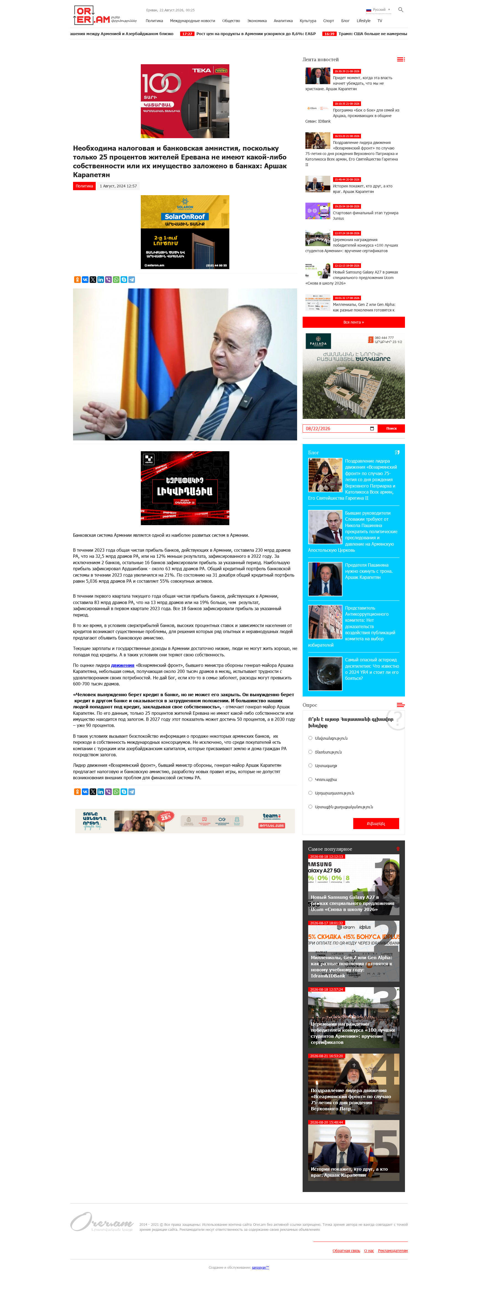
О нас (369, 1250)
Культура (308, 20)
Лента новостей (321, 59)
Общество (231, 20)
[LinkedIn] (100, 279)
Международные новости (192, 20)
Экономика (257, 20)
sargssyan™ (260, 1267)
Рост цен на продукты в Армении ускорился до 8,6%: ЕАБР (192, 33)
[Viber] (108, 279)
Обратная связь (346, 1250)
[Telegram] (131, 279)
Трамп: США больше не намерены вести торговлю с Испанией (337, 33)
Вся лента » (354, 322)
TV (380, 20)
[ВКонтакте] (85, 279)
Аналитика (283, 20)
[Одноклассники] (77, 279)
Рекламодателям (393, 1250)
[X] (93, 279)
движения (122, 665)
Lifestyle (363, 20)
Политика (154, 20)
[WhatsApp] (116, 279)
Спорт (328, 20)
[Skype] (124, 279)
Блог (345, 20)
